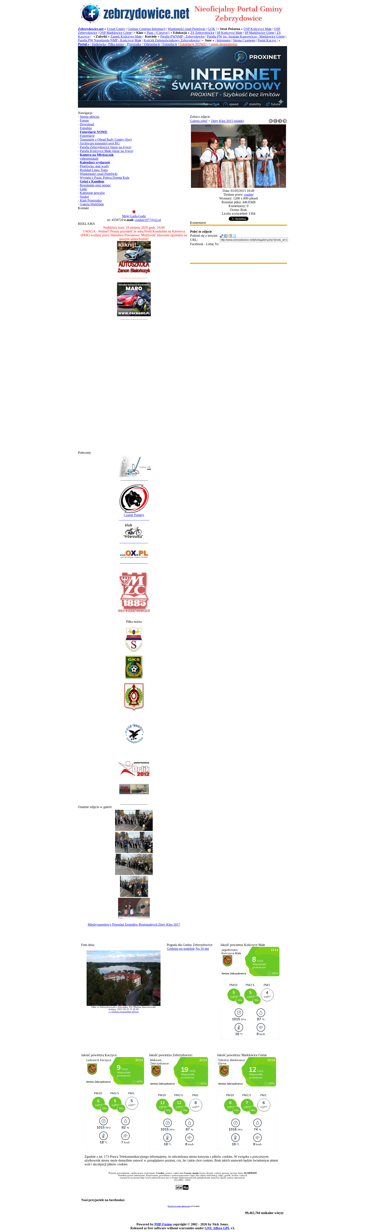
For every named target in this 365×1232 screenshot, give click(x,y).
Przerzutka (133, 44)
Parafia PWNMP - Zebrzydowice (182, 36)
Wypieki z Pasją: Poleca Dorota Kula (104, 177)
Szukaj (84, 196)
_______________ (132, 541)
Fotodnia (86, 128)
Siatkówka (99, 44)
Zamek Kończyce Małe (126, 36)
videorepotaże (89, 158)
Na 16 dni (202, 948)
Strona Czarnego (244, 40)
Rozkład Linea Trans (94, 170)
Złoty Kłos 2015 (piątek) (227, 121)
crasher (248, 194)
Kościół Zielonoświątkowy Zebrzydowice (172, 40)
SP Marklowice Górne (259, 32)
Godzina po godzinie (181, 948)
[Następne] (280, 122)
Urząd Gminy (116, 29)
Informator (224, 40)
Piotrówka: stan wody (94, 166)
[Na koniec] (284, 122)
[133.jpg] (238, 186)
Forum (84, 120)
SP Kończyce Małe (229, 32)
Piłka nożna (116, 44)
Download (87, 124)
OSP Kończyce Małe (258, 29)
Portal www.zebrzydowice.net (179, 1206)
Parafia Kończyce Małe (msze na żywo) (106, 151)
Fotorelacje (169, 44)
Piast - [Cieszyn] (158, 32)
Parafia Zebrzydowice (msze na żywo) (105, 147)
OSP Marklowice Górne (115, 32)
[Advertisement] (134, 387)
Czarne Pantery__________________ (134, 517)
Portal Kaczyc (267, 40)
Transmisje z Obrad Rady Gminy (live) (106, 139)
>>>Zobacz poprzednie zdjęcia (124, 1012)
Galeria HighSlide (92, 204)
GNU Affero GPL (217, 1228)
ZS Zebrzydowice (202, 32)
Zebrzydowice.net (91, 29)
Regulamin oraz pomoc (95, 185)
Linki (83, 189)
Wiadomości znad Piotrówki (186, 29)
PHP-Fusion (163, 1224)
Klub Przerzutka (91, 200)
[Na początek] (270, 122)
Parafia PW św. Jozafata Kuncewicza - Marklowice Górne (246, 36)
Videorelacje (151, 44)
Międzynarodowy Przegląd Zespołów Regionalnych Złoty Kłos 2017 (134, 924)
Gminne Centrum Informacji (146, 29)
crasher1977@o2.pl (148, 220)
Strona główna (89, 116)
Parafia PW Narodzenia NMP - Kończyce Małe (109, 40)
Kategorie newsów (92, 193)
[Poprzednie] (275, 122)
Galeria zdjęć (198, 121)
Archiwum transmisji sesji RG (100, 143)
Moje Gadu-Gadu (134, 216)
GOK (211, 29)
